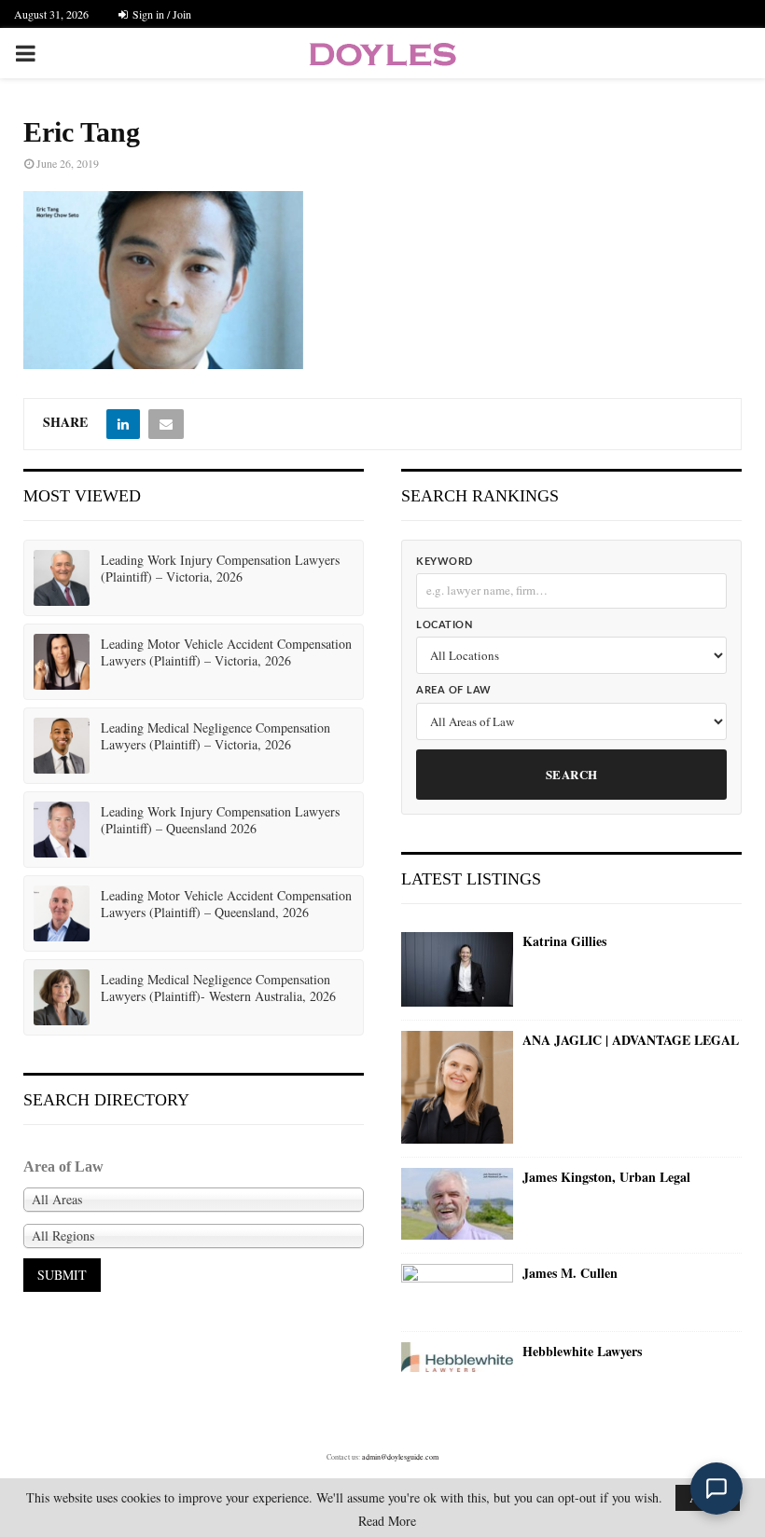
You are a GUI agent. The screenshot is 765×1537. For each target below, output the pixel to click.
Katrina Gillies (564, 941)
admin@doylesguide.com (400, 1457)
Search (572, 774)
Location (444, 625)
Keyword (444, 561)
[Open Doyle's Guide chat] (716, 1488)
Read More (387, 1521)
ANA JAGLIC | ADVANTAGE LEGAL (630, 1040)
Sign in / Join (160, 14)
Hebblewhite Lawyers (582, 1351)
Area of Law (454, 690)
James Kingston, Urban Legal (606, 1177)
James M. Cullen (570, 1273)
